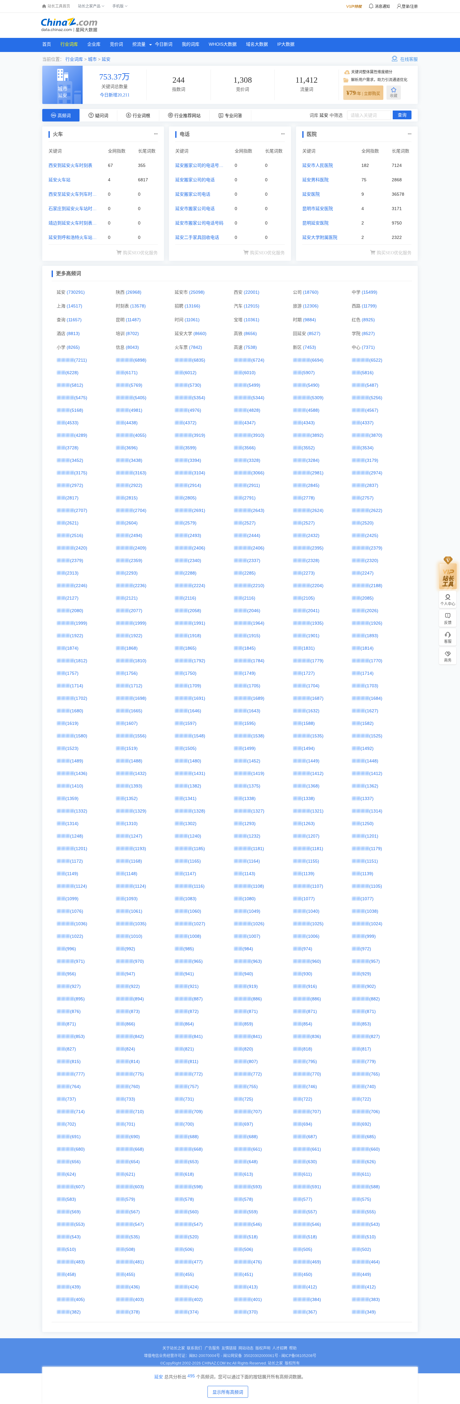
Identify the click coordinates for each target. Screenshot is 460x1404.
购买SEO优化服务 (140, 252)
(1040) (312, 911)
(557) (311, 1211)
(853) (365, 1023)
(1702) (80, 698)
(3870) (375, 435)
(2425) (371, 535)
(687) (311, 1136)
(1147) (189, 873)
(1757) (72, 673)
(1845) (249, 648)
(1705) (253, 685)
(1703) (371, 685)
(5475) (80, 397)
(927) (75, 986)
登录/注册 (410, 6)
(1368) (312, 785)
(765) (374, 1073)
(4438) (131, 422)
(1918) (194, 635)
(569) (75, 1211)
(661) (256, 1149)
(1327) (257, 810)
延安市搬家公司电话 (195, 208)
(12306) (311, 305)
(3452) (76, 460)
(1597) (190, 723)
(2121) (131, 598)
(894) (138, 998)
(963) (256, 961)
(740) (370, 1086)
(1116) (198, 886)
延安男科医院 (315, 179)
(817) (365, 1048)
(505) (307, 1249)
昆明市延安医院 (317, 208)
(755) (252, 1086)
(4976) (194, 410)
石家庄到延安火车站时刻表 (73, 209)
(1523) (72, 748)
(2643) (257, 510)
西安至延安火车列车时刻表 (73, 195)
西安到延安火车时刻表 (70, 165)
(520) (193, 1236)
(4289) (80, 435)
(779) (370, 1061)
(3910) (257, 435)
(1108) (257, 886)
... (156, 132)
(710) (138, 1111)
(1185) (198, 848)
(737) (70, 1099)
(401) (256, 1299)
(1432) (139, 773)
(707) (256, 1111)
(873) (134, 1011)
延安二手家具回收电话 (197, 237)
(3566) (249, 447)
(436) (134, 1286)
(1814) (367, 648)
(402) (197, 1299)
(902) (370, 986)
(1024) (375, 923)
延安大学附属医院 (319, 237)
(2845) (312, 485)
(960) (315, 961)
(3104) (198, 472)
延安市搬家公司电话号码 (199, 222)
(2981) (317, 472)
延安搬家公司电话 (192, 194)
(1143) (249, 873)
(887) (197, 998)
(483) (79, 1261)
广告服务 (212, 1348)
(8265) (73, 347)
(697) (248, 1124)
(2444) (253, 535)
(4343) (308, 422)
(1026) (257, 923)
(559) (252, 1211)
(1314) (375, 810)
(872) (193, 1011)
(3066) (257, 472)
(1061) (135, 911)
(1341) (190, 798)
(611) (307, 1174)
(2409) (139, 547)
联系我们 (195, 1348)
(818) (307, 1048)
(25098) (197, 292)
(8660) (200, 333)
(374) (193, 1311)
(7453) (309, 347)
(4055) (139, 435)
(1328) (198, 810)
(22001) (251, 292)
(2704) (139, 510)
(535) (134, 1236)
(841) (197, 1036)
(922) (134, 986)
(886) (256, 998)
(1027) (198, 923)
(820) (248, 1048)
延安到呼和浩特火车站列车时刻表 (73, 238)
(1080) (249, 898)
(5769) (135, 385)
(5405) (139, 397)
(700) (188, 1124)
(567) (134, 1211)
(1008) (194, 936)
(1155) (312, 861)
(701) (130, 1124)
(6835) (198, 360)
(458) (70, 1274)
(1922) (76, 635)
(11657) (74, 319)
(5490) (312, 385)
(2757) (367, 497)
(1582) (367, 723)
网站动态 (245, 1348)
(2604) (131, 522)
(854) (307, 1023)
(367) (311, 1311)
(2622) (375, 510)
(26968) (133, 292)
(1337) (367, 798)
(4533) (72, 422)
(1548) (198, 735)
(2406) (198, 547)
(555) (370, 1211)
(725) (248, 1099)
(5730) (194, 385)
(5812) (76, 385)
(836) (315, 1036)
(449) (365, 1274)
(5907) (308, 372)
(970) (138, 961)
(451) (248, 1274)
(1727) (308, 673)
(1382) (194, 785)
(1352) (131, 798)
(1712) (135, 685)
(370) (252, 1311)
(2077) (135, 610)
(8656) (250, 333)
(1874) (72, 648)
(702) (70, 1124)
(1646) (194, 710)
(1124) (80, 886)
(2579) (190, 522)
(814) (134, 1061)
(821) (188, 1048)
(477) (197, 1261)
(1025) (317, 923)
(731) (188, 1099)
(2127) (72, 598)
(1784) (257, 660)
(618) (188, 1174)
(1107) (316, 886)
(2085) (367, 598)
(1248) (76, 836)
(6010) (249, 372)
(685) (370, 1136)
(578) (188, 1199)
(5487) (371, 385)
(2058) (194, 610)
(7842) (195, 347)
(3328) (253, 460)
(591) (315, 1186)
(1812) (80, 660)
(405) (79, 1299)
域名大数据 (257, 44)
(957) (374, 961)
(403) (138, 1299)
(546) (256, 1224)
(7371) (368, 347)
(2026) (371, 610)
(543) (374, 1224)
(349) (370, 1311)
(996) (70, 948)
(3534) (367, 447)
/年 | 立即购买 (363, 92)
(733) (130, 1099)
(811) (193, 1061)
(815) (75, 1061)
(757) (193, 1086)
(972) (365, 948)
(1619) (72, 723)
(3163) (139, 472)
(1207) (312, 836)
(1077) (308, 898)
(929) (365, 973)
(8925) (368, 319)
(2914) (194, 485)
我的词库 (190, 44)
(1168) (135, 861)
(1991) (198, 623)
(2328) (312, 560)
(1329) (139, 810)
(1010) (135, 936)
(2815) (131, 497)
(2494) (135, 535)
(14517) (74, 305)
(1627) (371, 710)
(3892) (317, 435)
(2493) (194, 535)
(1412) (317, 773)
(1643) (253, 710)
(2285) (249, 573)
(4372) (190, 422)
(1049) (253, 911)
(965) (197, 961)
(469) (315, 1261)
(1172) (76, 861)
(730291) (76, 292)
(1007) (253, 936)
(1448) (371, 760)
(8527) (313, 333)
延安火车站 (59, 179)
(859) (248, 1023)
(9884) (309, 319)
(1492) (367, 748)
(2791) (249, 497)
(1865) (190, 648)
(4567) (371, 410)
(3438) (135, 460)
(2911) (253, 485)
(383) (374, 1299)
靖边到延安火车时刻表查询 (73, 223)
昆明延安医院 (315, 222)
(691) (75, 1136)
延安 (106, 59)
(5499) (253, 385)
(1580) (80, 735)
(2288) (190, 573)
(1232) (253, 836)
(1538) (257, 735)
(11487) (133, 319)
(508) (130, 1249)
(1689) (257, 698)
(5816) (367, 372)
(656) (75, 1161)
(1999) (80, 623)
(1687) (317, 698)
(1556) (139, 735)
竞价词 (116, 44)
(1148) (131, 873)
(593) (256, 1186)
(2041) (312, 610)
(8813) (73, 333)
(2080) (76, 610)
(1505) (190, 748)
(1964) (257, 623)
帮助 (293, 1348)
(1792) (198, 660)
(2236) (139, 585)
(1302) (190, 823)
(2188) (375, 585)
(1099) (72, 898)
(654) (134, 1161)
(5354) (198, 397)
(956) (70, 973)
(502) (365, 1249)
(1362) (371, 785)
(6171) (131, 372)
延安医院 (311, 194)
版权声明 (262, 1348)
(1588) (308, 723)
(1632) (312, 710)
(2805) (190, 497)
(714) (79, 1111)
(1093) (131, 898)
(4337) (367, 422)
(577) (307, 1199)
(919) (252, 986)
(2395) (317, 547)
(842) (138, 1036)
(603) (138, 1186)
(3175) (80, 472)
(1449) (312, 760)
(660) (374, 1149)
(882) (374, 998)
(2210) (257, 585)
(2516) (76, 535)
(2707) (80, 510)
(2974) (375, 472)
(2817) (72, 497)
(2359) (135, 560)
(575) (365, 1199)
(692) (365, 1124)
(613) (248, 1174)
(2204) (317, 585)
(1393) (135, 785)
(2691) (198, 510)
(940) (248, 973)
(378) (134, 1311)
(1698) (139, 698)
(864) (188, 1023)
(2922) (135, 485)
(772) (197, 1073)
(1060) (194, 911)
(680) (79, 1149)
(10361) (251, 319)
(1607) (131, 723)
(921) (193, 986)
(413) (252, 1286)
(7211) (80, 360)
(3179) (371, 460)
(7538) (250, 347)
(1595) (249, 723)
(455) (130, 1274)
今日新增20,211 (115, 95)
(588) (374, 1186)
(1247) (135, 836)
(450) (307, 1274)
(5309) (317, 397)
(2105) (308, 598)
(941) (188, 973)
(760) (134, 1086)
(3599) (190, 447)
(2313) (72, 573)
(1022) (76, 936)
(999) (370, 936)
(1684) (375, 698)
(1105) (375, 886)
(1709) (194, 685)
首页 (46, 44)
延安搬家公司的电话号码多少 (199, 166)
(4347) (249, 422)
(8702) (132, 333)
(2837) (371, 485)
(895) (79, 998)
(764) (75, 1086)
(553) (79, 1224)
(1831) (308, 648)
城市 (92, 59)
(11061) (192, 319)
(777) (79, 1073)
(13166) (192, 305)
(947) (130, 973)
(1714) (367, 673)
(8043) (132, 347)
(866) (130, 1023)
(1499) (249, 748)
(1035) (139, 923)
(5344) (257, 397)
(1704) (312, 685)
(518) (252, 1236)
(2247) (367, 573)
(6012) (190, 372)
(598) (197, 1186)
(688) (193, 1136)
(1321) (317, 810)
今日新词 (163, 44)
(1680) (76, 710)
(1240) (194, 836)
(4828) (253, 410)
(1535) (317, 735)
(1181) (257, 848)
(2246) (80, 585)
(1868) (131, 648)
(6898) (139, 360)
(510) (370, 1236)
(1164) (253, 861)
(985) (188, 948)
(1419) (257, 773)
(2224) (198, 585)
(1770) (375, 660)
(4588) (312, 410)
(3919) (198, 435)
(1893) (371, 635)
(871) (252, 1011)
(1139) (308, 873)
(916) (311, 986)
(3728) (72, 447)
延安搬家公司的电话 (195, 179)
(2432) (312, 535)
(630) (311, 1161)
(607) (79, 1186)
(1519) (131, 748)
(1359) (72, 798)
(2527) (249, 522)
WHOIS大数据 (223, 44)
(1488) (135, 760)
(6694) (317, 360)
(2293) (131, 573)
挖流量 (139, 44)
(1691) (198, 698)
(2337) (253, 560)
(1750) (190, 673)
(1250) (367, 823)
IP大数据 (285, 44)
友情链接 (229, 1348)
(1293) (249, 823)
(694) (307, 1124)
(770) (315, 1073)
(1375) (253, 785)
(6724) (257, 360)
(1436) (80, 773)
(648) (252, 1161)
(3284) (312, 460)
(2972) (76, 485)
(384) (315, 1299)
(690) (134, 1136)
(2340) (194, 560)
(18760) (311, 292)
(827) (374, 1036)
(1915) (253, 635)
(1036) (80, 923)
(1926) (375, 623)
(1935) (317, 623)
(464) (374, 1261)
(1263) (308, 823)
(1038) (371, 911)
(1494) (308, 748)
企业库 (93, 44)
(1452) (253, 760)
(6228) (72, 372)
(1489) (76, 760)
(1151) (371, 861)
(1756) (131, 673)
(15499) (369, 292)
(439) (75, 1286)
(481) (138, 1261)
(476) (256, 1261)
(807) (252, 1061)
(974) (307, 948)
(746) (311, 1086)
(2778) (308, 497)
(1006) (312, 936)
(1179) (375, 848)
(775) (138, 1073)
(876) (75, 1011)
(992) (130, 948)
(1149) (71, 873)
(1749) (249, 673)
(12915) (251, 305)
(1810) (139, 660)
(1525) (375, 735)
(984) (248, 948)
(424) (193, 1286)
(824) (130, 1048)
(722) (307, 1099)
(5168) (76, 410)
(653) (193, 1161)
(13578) (138, 305)
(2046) (253, 610)
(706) (374, 1111)
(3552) (308, 447)
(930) (307, 973)
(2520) (367, 522)
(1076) (76, 911)
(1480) (194, 760)
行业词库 (69, 44)
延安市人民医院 (317, 165)
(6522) (375, 360)
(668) (138, 1149)
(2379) (375, 547)
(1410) (76, 785)
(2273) (308, 573)
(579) (130, 1199)
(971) (79, 961)
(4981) (135, 410)
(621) (130, 1174)
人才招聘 (279, 1348)
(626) (370, 1161)
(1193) (139, 848)
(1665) (135, 710)
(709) (197, 1111)
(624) (70, 1174)
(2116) (189, 598)
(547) (138, 1224)
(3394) (194, 460)
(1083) (190, 898)
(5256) (375, 397)
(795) (311, 1061)
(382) (75, 1311)
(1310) (131, 823)
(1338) (249, 798)
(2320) (371, 560)
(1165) (194, 861)
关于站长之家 (173, 1348)
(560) (193, 1211)
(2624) (317, 510)
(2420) (80, 547)
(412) (311, 1286)
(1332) (80, 810)
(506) (188, 1249)
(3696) (131, 447)
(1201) (371, 836)
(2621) (72, 522)
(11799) (369, 305)
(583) (70, 1199)
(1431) (198, 773)
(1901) (312, 635)
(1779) (317, 660)
